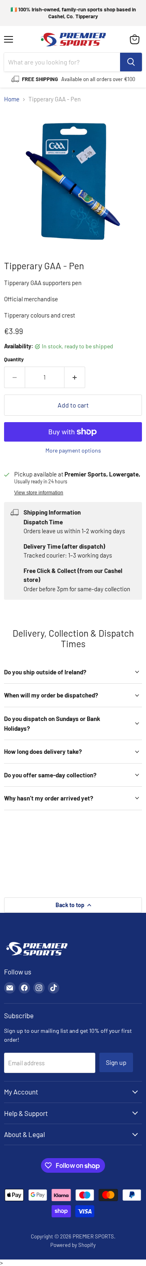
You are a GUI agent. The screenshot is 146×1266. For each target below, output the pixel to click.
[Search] (131, 62)
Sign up (116, 1062)
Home (11, 99)
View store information (38, 493)
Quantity (14, 359)
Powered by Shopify (73, 1245)
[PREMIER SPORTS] (36, 956)
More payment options (73, 450)
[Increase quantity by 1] (74, 377)
